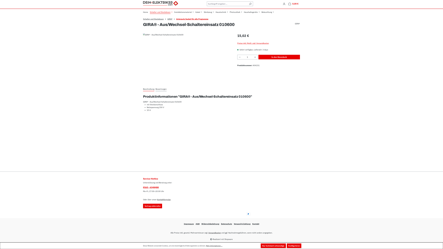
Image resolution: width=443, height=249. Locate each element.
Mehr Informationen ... (214, 246)
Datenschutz (226, 224)
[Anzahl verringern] (239, 57)
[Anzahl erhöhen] (255, 57)
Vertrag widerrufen (153, 206)
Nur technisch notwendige (273, 246)
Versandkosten (214, 233)
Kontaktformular (164, 199)
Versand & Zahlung (242, 224)
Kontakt (255, 224)
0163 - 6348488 (151, 187)
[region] (188, 58)
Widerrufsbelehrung (210, 224)
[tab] (148, 89)
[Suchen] (250, 3)
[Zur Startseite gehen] (160, 3)
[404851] (188, 58)
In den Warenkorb (279, 57)
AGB (198, 224)
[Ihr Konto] (284, 3)
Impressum (189, 224)
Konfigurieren (294, 246)
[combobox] (227, 3)
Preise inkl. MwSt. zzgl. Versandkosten (253, 43)
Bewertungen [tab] (161, 89)
